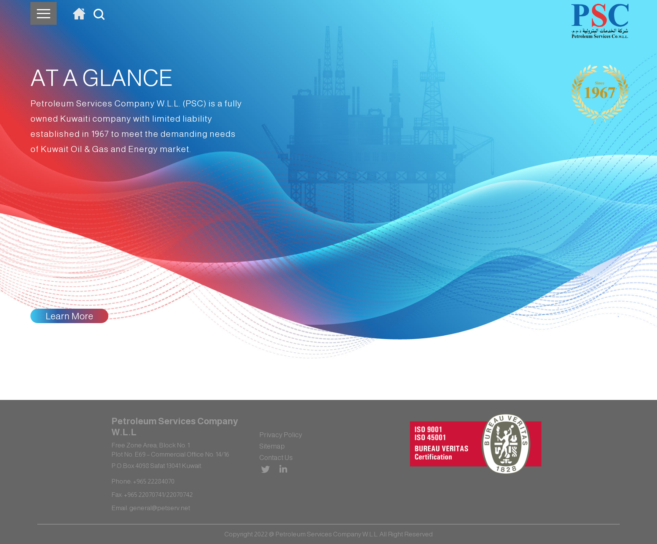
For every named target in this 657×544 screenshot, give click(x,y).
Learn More (69, 316)
